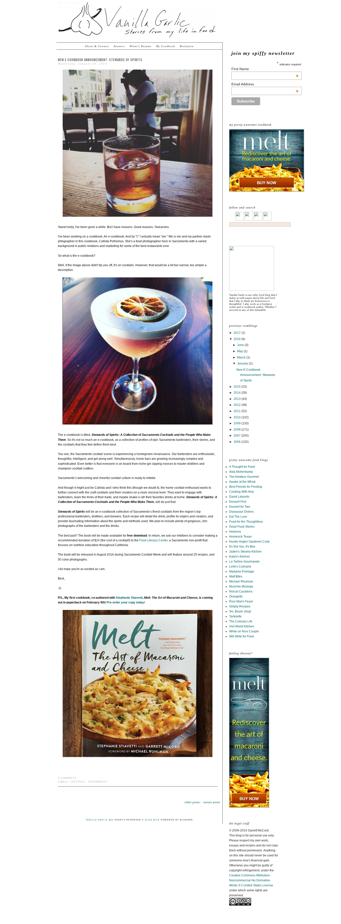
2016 (237, 339)
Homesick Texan (240, 536)
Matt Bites (235, 576)
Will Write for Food (241, 636)
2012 (237, 405)
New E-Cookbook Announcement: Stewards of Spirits (255, 375)
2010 (237, 417)
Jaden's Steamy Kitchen (245, 551)
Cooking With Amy (241, 491)
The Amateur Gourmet (244, 476)
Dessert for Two (239, 506)
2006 (237, 442)
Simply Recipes (239, 606)
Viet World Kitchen (241, 626)
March (241, 357)
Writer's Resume (141, 46)
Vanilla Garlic (97, 820)
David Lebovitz (239, 496)
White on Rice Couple (244, 631)
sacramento (97, 782)
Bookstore (187, 46)
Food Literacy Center (153, 540)
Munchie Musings (241, 586)
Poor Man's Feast (241, 601)
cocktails (77, 782)
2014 (237, 392)
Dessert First (237, 501)
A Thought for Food (242, 466)
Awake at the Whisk (242, 481)
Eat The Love (238, 516)
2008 (237, 429)
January (243, 363)
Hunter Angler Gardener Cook (249, 541)
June (241, 345)
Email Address (265, 84)
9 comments (67, 778)
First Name (265, 69)
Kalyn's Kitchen (239, 556)
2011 (237, 411)
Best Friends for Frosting (245, 486)
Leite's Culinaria (240, 566)
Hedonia (235, 531)
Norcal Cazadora (240, 591)
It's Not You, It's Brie (242, 546)
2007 (237, 435)
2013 (237, 399)
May (240, 351)
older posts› (192, 802)
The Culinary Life (240, 621)
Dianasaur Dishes (241, 511)
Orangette (236, 596)
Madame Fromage (241, 571)
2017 (237, 333)
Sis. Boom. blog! (240, 611)
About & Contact (97, 46)
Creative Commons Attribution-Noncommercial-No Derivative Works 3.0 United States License (251, 880)
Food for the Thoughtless (246, 521)
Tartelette (235, 616)
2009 (237, 423)
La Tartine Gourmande (244, 561)
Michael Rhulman (241, 581)
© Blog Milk (151, 820)
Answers (119, 46)
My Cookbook (165, 46)
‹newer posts (211, 802)
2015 (237, 386)
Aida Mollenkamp (241, 471)
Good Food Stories (242, 526)
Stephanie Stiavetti (129, 597)
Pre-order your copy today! (126, 602)
